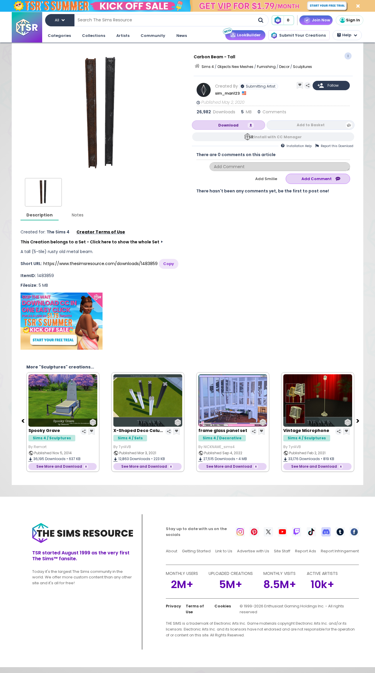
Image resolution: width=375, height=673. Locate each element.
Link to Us (223, 551)
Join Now (321, 20)
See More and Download (59, 466)
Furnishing (266, 66)
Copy (168, 264)
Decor (284, 66)
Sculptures (302, 66)
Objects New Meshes (235, 66)
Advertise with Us (253, 551)
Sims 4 (208, 66)
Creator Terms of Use (100, 232)
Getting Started (196, 551)
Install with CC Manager (278, 136)
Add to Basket (311, 124)
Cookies (222, 606)
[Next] (358, 420)
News (181, 35)
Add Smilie (266, 179)
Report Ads (305, 551)
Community (153, 35)
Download (228, 125)
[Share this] (307, 85)
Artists (122, 35)
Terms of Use (195, 609)
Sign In (353, 20)
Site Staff (282, 551)
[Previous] (23, 420)
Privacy (173, 606)
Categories (59, 35)
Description (39, 215)
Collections (93, 35)
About (171, 551)
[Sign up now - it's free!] (62, 321)
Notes (77, 215)
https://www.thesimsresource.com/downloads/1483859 (100, 264)
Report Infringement (340, 551)
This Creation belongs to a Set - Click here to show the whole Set (90, 242)
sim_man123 (228, 93)
